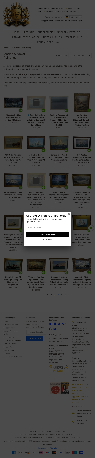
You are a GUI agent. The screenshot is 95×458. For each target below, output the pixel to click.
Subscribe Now (47, 234)
